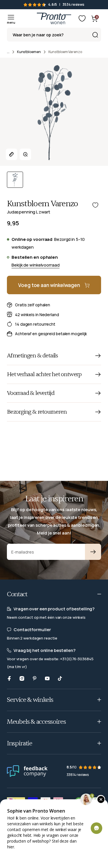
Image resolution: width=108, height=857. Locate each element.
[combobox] (54, 35)
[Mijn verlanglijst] (82, 18)
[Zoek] (95, 34)
